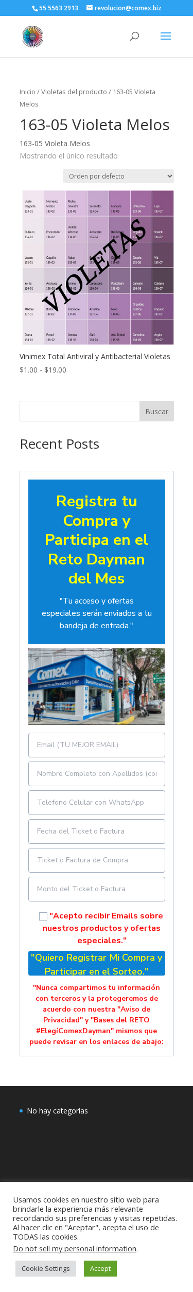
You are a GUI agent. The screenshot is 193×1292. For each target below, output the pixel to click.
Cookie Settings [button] (46, 1268)
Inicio (28, 91)
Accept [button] (100, 1268)
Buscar (156, 411)
